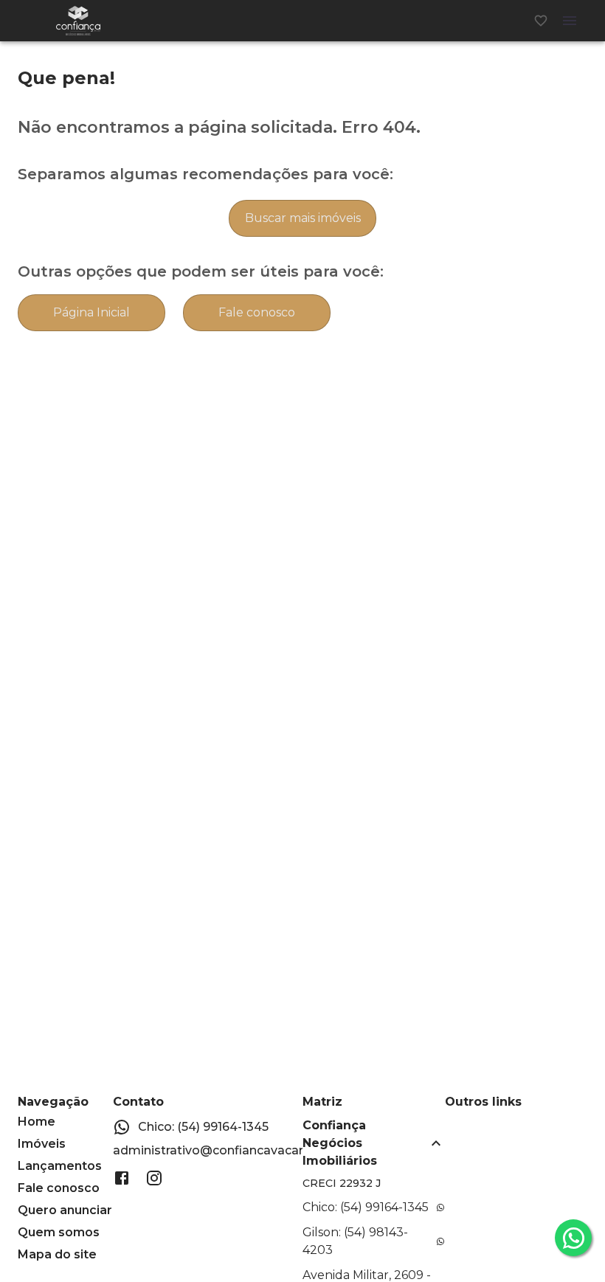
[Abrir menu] (569, 20)
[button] (373, 1143)
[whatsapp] (573, 1237)
